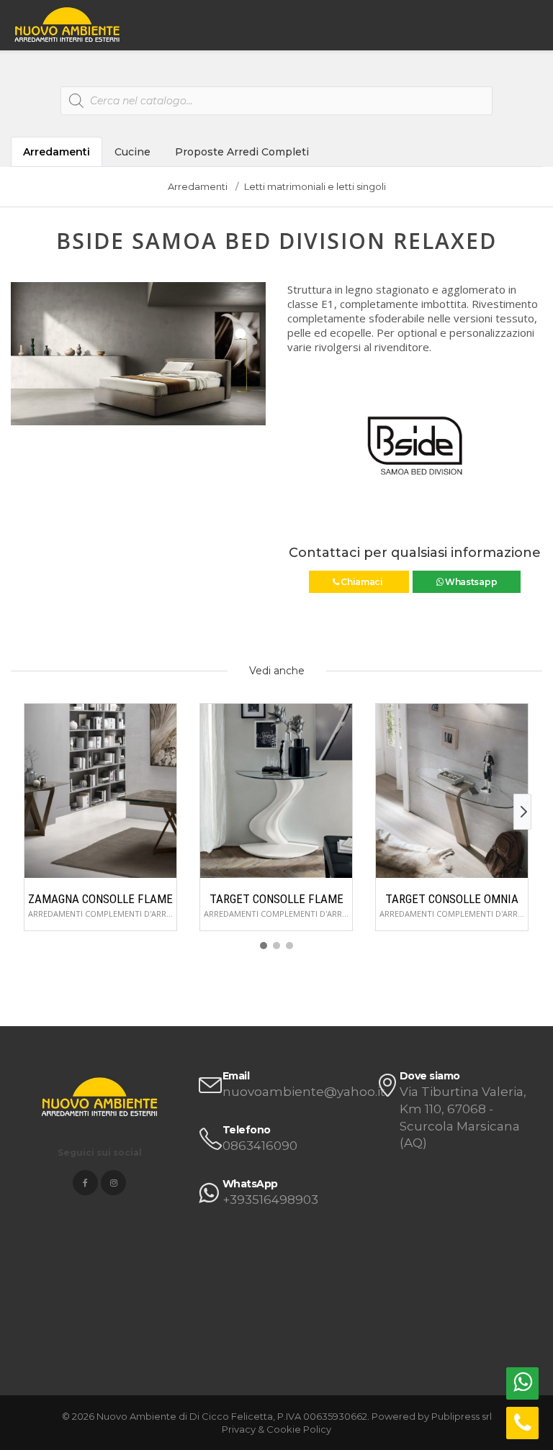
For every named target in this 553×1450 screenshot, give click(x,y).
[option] (138, 353)
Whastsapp (470, 581)
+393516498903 (270, 1199)
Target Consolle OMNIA (451, 899)
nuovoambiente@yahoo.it (303, 1091)
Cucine (132, 151)
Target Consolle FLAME (276, 899)
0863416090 (259, 1145)
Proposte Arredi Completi (242, 151)
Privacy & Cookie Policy (276, 1429)
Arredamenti (56, 151)
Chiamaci (361, 581)
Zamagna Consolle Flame (100, 899)
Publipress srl (461, 1416)
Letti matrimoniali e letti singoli (315, 186)
